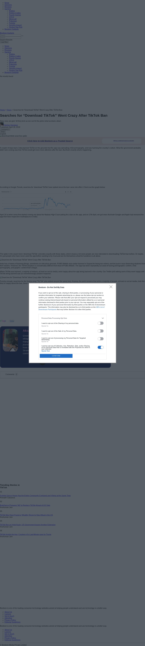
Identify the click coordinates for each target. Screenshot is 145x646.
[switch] (101, 323)
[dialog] (72, 323)
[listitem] (72, 318)
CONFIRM (56, 356)
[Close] (112, 287)
